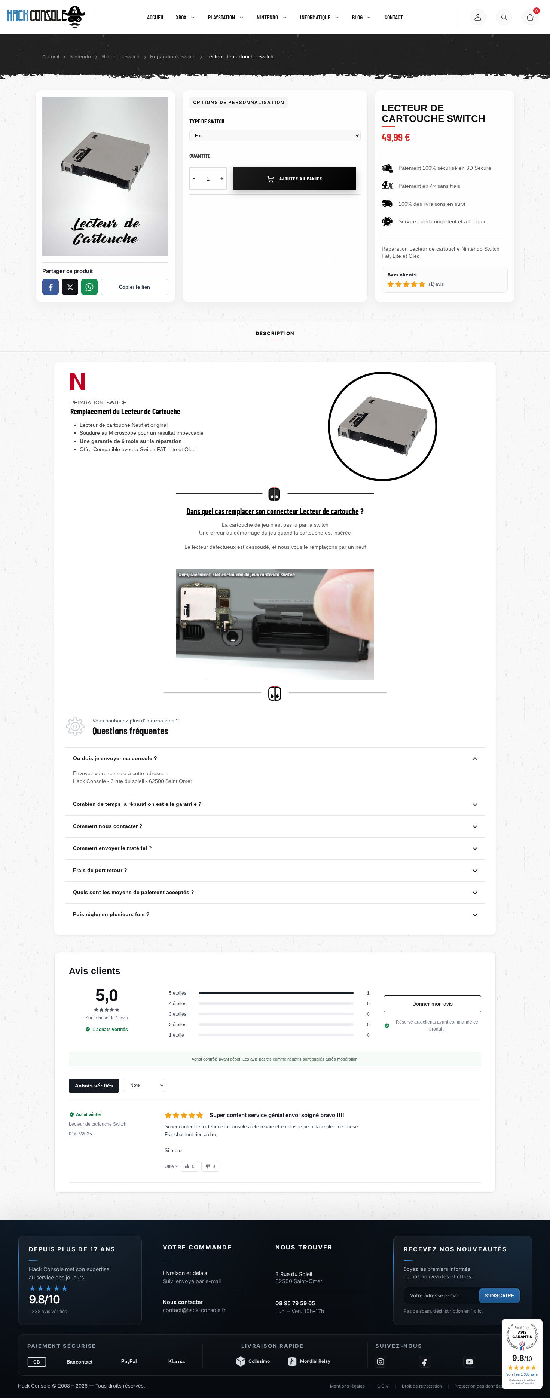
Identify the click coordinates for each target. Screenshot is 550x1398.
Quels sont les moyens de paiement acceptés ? (134, 892)
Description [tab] (275, 333)
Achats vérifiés (94, 1086)
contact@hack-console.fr (194, 1310)
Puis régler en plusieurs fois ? (112, 914)
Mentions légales (347, 1386)
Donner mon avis (432, 1004)
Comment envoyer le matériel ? (113, 848)
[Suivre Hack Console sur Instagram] (380, 1362)
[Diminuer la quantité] (194, 178)
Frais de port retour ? (101, 870)
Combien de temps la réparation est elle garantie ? (138, 804)
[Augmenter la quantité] (222, 178)
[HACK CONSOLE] (46, 17)
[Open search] (504, 17)
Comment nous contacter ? (108, 826)
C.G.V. (383, 1386)
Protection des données (479, 1386)
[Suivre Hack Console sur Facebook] (425, 1362)
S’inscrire (499, 1295)
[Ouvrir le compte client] (478, 17)
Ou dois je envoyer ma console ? (116, 758)
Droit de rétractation (422, 1386)
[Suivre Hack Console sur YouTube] (469, 1362)
